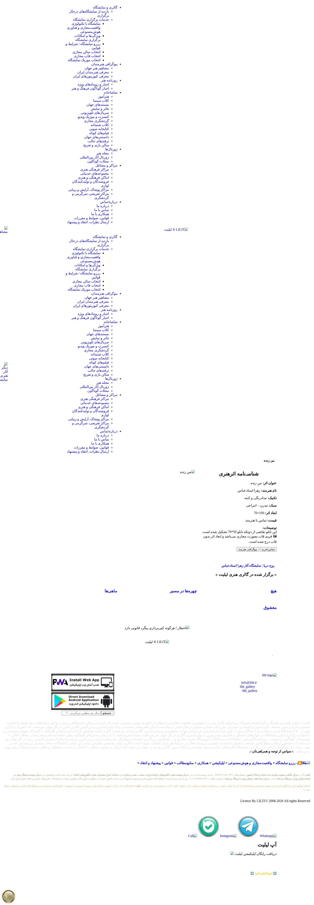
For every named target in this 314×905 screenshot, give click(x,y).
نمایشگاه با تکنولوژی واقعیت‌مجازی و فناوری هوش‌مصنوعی (83, 27)
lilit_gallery (247, 686)
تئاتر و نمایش (100, 108)
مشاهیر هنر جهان (97, 68)
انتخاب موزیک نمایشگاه (84, 60)
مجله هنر (102, 153)
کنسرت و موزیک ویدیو (93, 117)
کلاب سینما (101, 100)
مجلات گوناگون (98, 161)
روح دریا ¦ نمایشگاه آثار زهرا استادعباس (248, 565)
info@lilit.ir (249, 682)
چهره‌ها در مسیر (183, 591)
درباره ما (103, 206)
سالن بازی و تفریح (96, 145)
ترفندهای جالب (98, 141)
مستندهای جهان (98, 104)
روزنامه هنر (109, 80)
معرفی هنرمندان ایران (93, 72)
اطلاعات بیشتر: (262, 870)
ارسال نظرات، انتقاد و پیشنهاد (88, 222)
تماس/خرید (268, 549)
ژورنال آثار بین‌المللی (94, 157)
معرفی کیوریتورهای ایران (91, 76)
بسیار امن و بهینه (267, 866)
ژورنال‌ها (111, 149)
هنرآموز (103, 96)
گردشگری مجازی (96, 121)
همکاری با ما (100, 214)
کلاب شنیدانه (100, 125)
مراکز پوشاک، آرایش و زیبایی (88, 189)
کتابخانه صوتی (99, 129)
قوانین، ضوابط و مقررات (91, 218)
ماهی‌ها (111, 591)
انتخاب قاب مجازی (87, 56)
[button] (95, 229)
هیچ (274, 591)
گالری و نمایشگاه (105, 7)
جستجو (108, 713)
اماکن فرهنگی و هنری (93, 177)
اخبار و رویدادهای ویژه (93, 84)
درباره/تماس (108, 202)
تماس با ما (101, 210)
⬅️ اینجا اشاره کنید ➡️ (263, 873)
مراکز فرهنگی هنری (94, 169)
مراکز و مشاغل (106, 165)
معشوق (270, 607)
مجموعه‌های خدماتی (94, 173)
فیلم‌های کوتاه (99, 133)
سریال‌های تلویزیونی (95, 112)
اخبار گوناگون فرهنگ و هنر (90, 88)
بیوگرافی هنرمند (247, 549)
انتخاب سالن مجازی (86, 52)
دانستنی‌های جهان (96, 137)
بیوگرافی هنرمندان (104, 64)
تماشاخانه (110, 92)
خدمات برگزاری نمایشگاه (91, 19)
